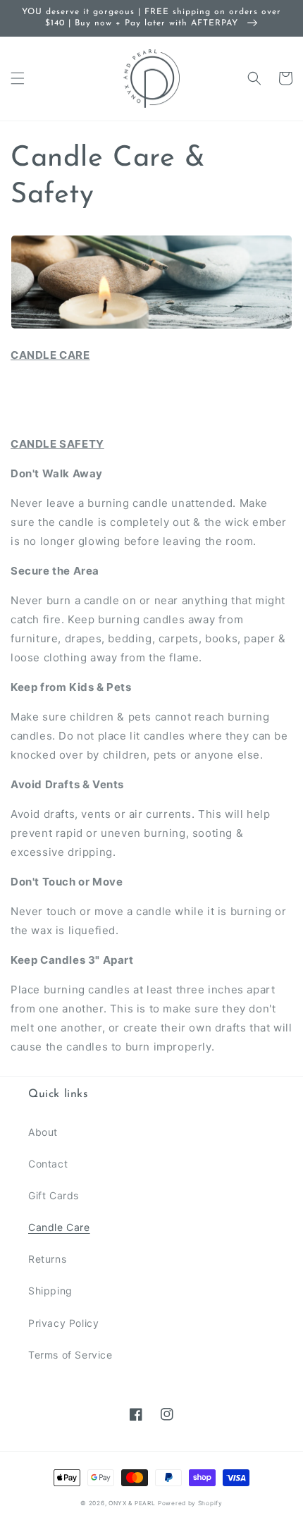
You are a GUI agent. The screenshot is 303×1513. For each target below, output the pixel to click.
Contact (48, 1164)
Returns (47, 1259)
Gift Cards (53, 1195)
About (43, 1132)
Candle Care (59, 1227)
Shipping (50, 1291)
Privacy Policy (63, 1323)
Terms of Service (70, 1355)
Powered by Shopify (190, 1503)
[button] (17, 78)
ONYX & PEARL (132, 1503)
